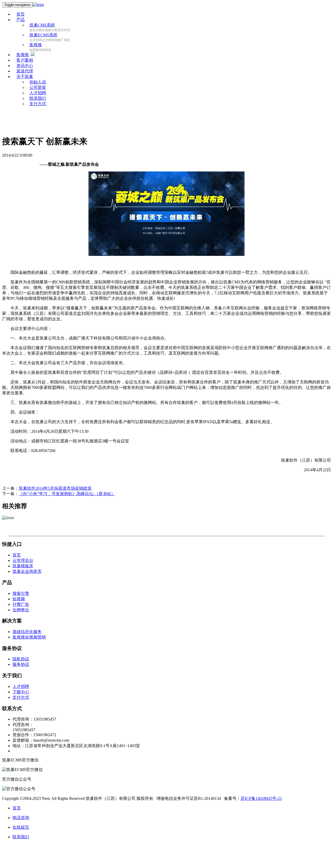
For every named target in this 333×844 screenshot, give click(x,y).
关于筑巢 (24, 76)
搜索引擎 (20, 593)
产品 (20, 19)
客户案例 (24, 60)
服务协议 (20, 664)
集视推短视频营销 (29, 637)
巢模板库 (22, 566)
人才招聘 (20, 686)
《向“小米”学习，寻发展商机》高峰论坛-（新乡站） (67, 493)
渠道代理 (24, 71)
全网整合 (20, 610)
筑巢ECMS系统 (43, 35)
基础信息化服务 (27, 631)
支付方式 (37, 104)
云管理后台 (22, 560)
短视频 (18, 599)
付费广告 (20, 604)
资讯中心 (24, 65)
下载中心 (20, 692)
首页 (20, 14)
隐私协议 (20, 659)
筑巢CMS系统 (42, 25)
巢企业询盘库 (27, 571)
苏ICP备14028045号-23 (261, 798)
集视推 (35, 45)
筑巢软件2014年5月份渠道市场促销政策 (55, 488)
